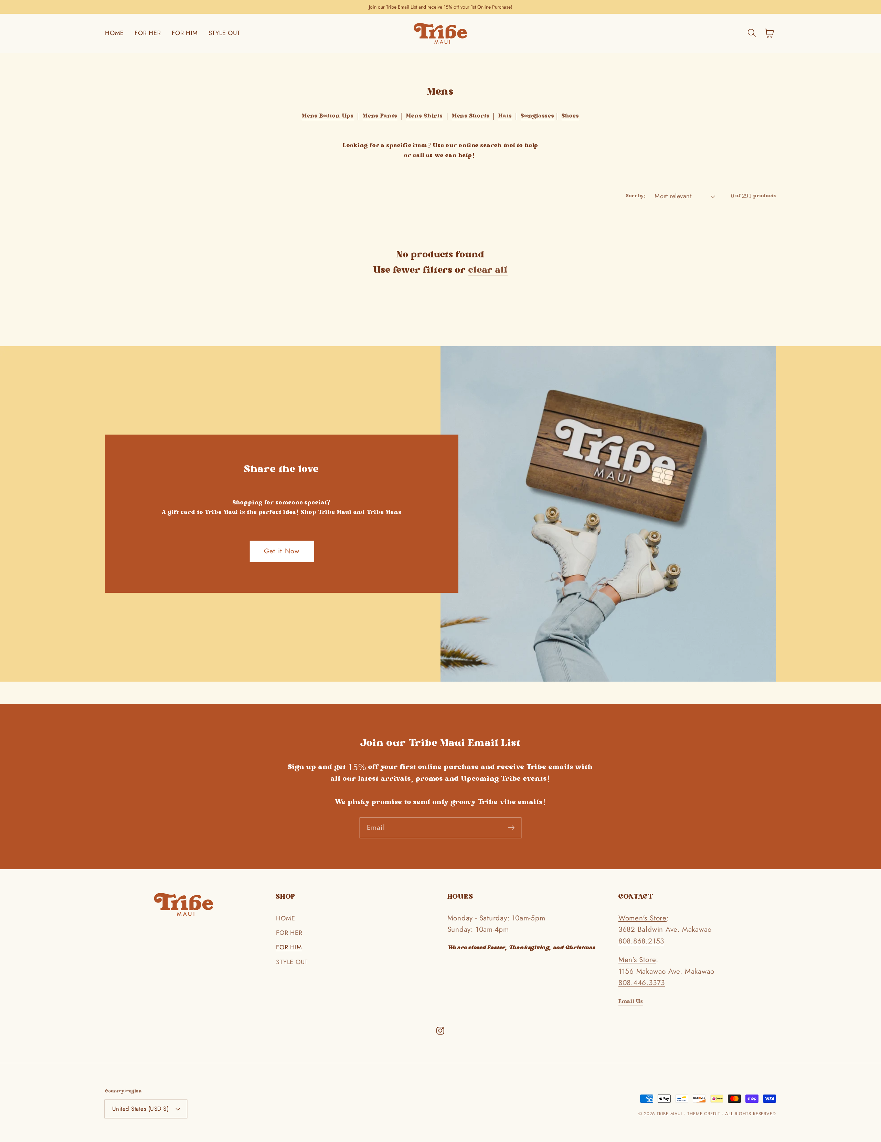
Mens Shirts (424, 116)
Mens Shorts (471, 116)
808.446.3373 (641, 983)
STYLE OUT (292, 962)
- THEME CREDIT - (704, 1113)
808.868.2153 (641, 941)
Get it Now (282, 551)
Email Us (630, 1002)
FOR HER (289, 932)
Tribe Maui (669, 1113)
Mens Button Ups (328, 116)
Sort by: (636, 196)
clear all (488, 271)
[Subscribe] (511, 827)
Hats (505, 116)
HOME (285, 918)
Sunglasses (537, 116)
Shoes (571, 116)
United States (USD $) (140, 1108)
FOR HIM (289, 947)
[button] (752, 33)
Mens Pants (380, 116)
